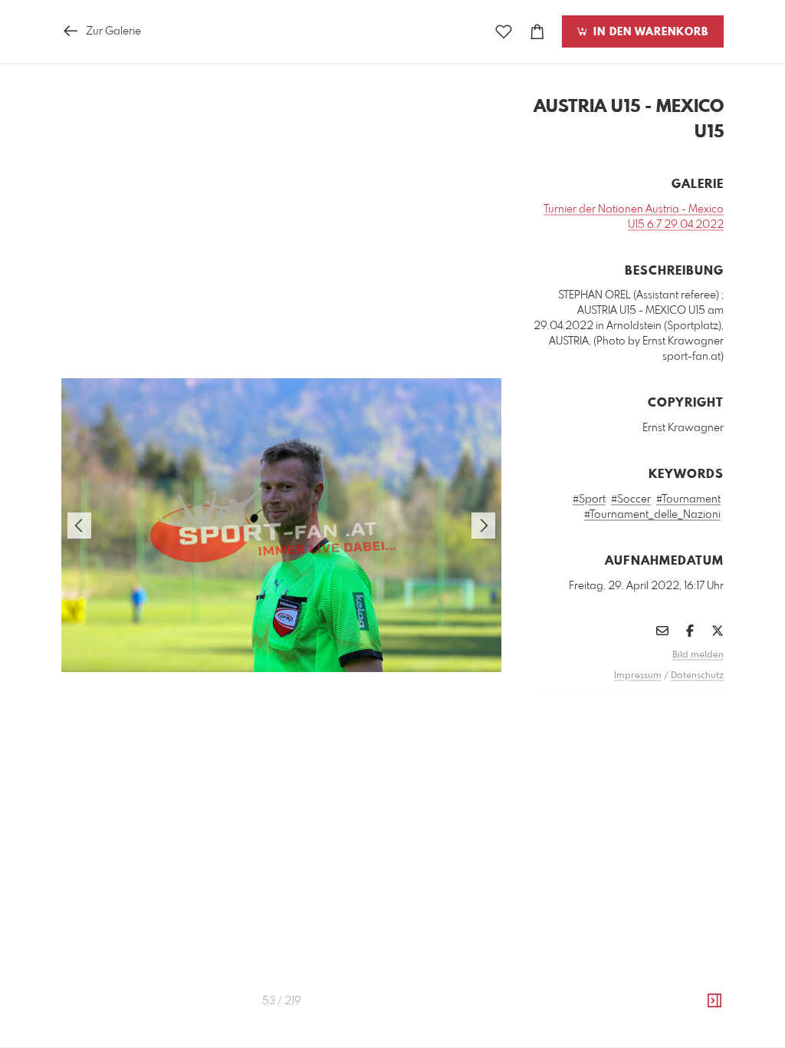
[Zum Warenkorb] (537, 31)
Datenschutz (697, 676)
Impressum (638, 676)
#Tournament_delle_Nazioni (652, 514)
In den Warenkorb (649, 32)
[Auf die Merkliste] (503, 31)
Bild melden (698, 655)
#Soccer (631, 499)
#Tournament (688, 499)
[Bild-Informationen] (714, 1001)
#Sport (589, 499)
